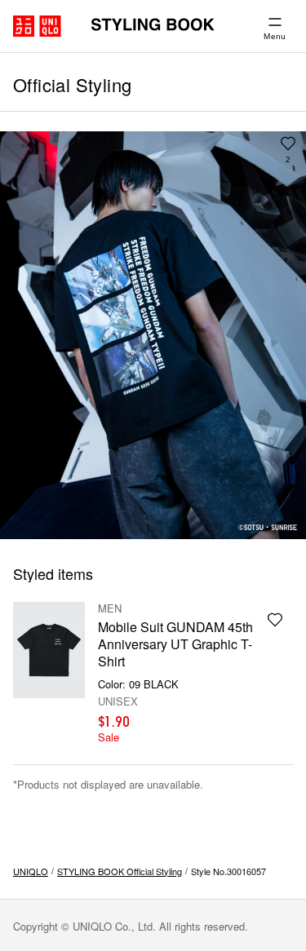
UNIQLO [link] (30, 871)
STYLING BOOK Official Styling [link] (119, 871)
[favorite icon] (275, 620)
